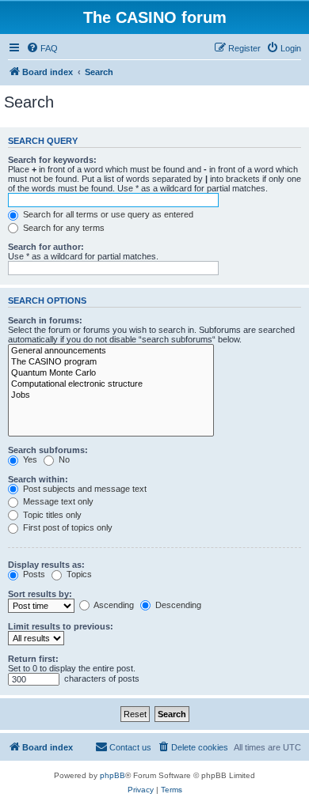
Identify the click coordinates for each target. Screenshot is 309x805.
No (63, 459)
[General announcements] (111, 351)
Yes (29, 459)
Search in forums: (45, 320)
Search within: (38, 479)
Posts (33, 574)
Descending (177, 605)
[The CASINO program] (111, 362)
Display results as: (46, 564)
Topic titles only (51, 515)
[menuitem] (42, 48)
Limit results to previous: (60, 626)
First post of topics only (67, 527)
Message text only (57, 501)
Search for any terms (63, 227)
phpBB (112, 775)
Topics (78, 574)
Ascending (113, 605)
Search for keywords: (52, 159)
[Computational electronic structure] (111, 384)
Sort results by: (40, 594)
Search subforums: (48, 450)
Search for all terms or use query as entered (107, 214)
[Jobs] (111, 395)
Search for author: (46, 246)
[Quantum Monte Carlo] (111, 373)
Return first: (33, 658)
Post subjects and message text (84, 488)
